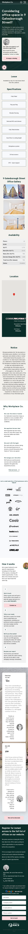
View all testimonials (14, 818)
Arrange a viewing (11, 58)
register (9, 595)
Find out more (13, 470)
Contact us (12, 54)
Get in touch (14, 918)
